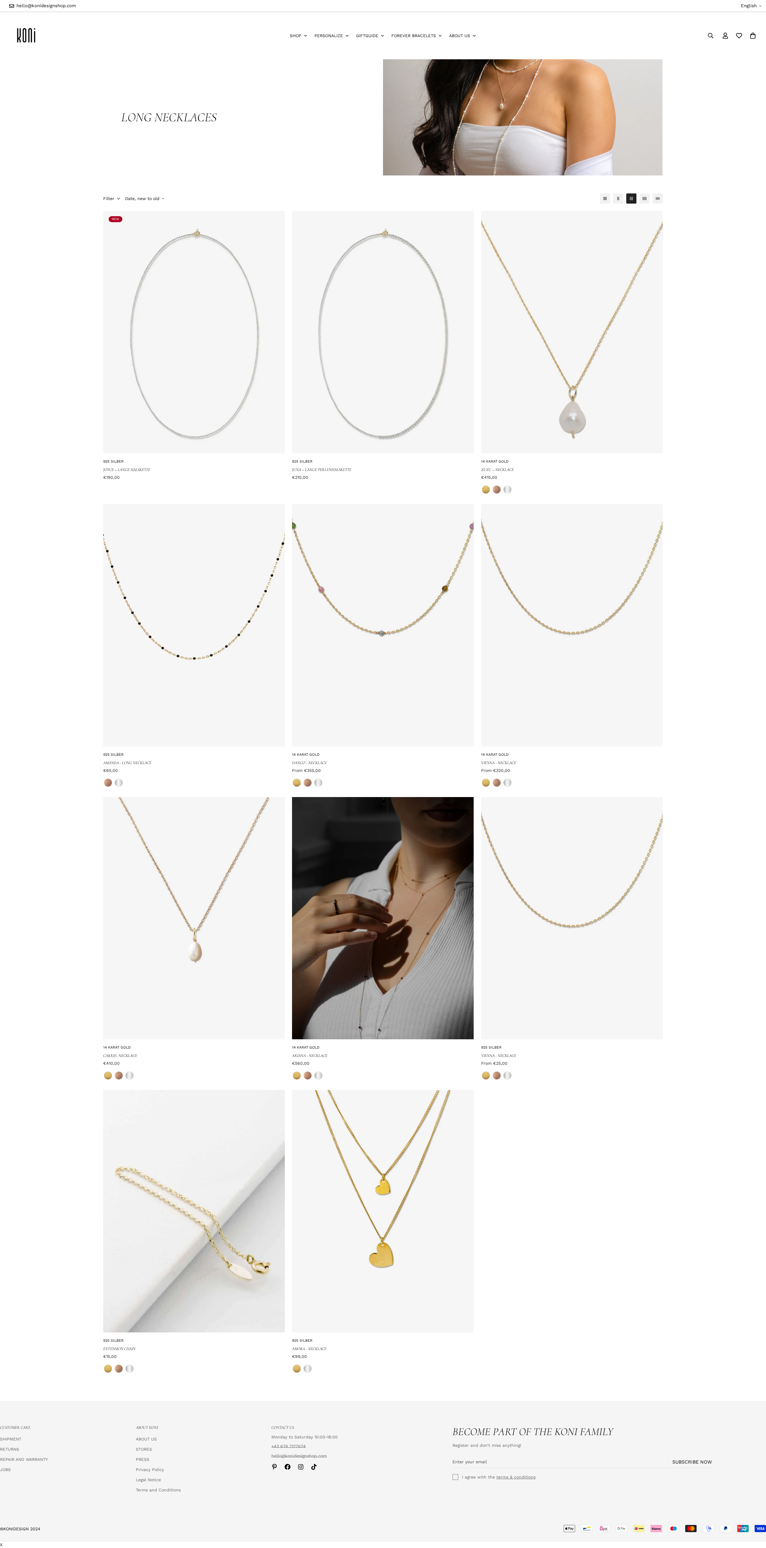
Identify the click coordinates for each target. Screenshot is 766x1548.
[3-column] (631, 198)
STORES (144, 1449)
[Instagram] (301, 1467)
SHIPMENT (10, 1439)
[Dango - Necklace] (383, 625)
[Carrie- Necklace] (194, 918)
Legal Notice (148, 1479)
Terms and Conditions (158, 1490)
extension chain (119, 1348)
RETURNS (9, 1449)
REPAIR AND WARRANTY (24, 1459)
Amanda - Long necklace (127, 762)
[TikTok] (314, 1467)
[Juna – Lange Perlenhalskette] (383, 332)
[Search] (710, 35)
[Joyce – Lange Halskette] (194, 332)
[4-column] (644, 198)
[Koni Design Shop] (26, 35)
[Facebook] (288, 1467)
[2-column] (618, 198)
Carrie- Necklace (120, 1055)
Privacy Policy (150, 1469)
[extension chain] (194, 1211)
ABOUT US (146, 1439)
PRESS (142, 1459)
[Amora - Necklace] (383, 1211)
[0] (753, 36)
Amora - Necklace (309, 1348)
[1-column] (605, 198)
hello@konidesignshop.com (299, 1455)
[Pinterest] (274, 1467)
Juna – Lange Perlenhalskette (321, 469)
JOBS (5, 1469)
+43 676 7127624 (288, 1446)
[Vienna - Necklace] (572, 625)
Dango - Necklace (309, 762)
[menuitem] (298, 35)
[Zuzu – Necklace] (572, 332)
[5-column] (658, 198)
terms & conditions (516, 1477)
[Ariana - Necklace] (383, 918)
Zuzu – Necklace (497, 469)
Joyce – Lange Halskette (126, 469)
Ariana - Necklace (309, 1055)
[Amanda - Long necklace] (194, 625)
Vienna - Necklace (498, 762)
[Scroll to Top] (754, 1515)
